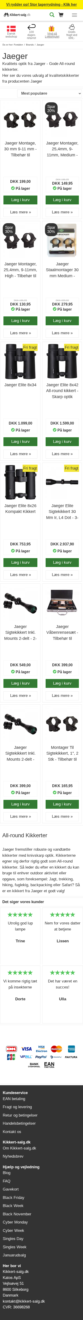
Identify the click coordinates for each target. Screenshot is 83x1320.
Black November (17, 1214)
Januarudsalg (14, 1255)
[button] (62, 15)
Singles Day (13, 1238)
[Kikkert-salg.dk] (17, 14)
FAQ (6, 1181)
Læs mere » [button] (20, 212)
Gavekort (11, 1189)
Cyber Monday (15, 1222)
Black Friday (13, 1197)
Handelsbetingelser (19, 1123)
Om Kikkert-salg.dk (19, 1148)
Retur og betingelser (20, 1115)
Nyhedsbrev (13, 1156)
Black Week (13, 1206)
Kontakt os (12, 1132)
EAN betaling (14, 1099)
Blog (6, 1173)
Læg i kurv (20, 200)
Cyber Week (13, 1230)
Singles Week (15, 1247)
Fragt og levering (17, 1107)
